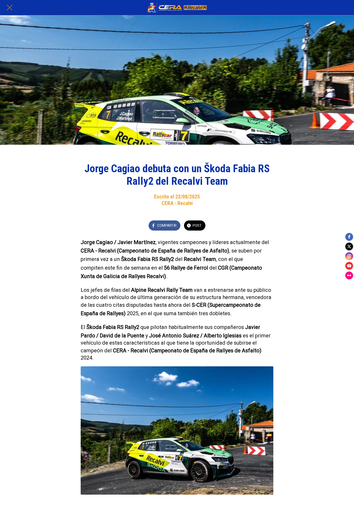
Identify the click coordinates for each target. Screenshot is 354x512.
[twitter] (349, 246)
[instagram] (349, 256)
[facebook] (349, 237)
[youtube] (349, 266)
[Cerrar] (10, 8)
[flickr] (349, 275)
